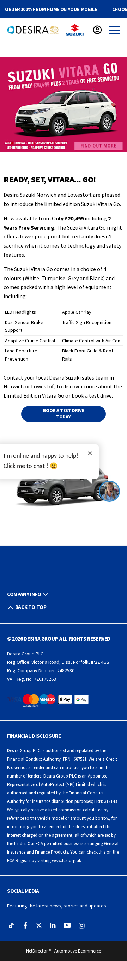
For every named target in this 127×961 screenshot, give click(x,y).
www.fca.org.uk (66, 860)
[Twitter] (39, 925)
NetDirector (37, 951)
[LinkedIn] (52, 925)
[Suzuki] (75, 30)
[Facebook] (25, 925)
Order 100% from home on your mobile (51, 9)
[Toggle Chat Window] (109, 491)
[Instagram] (81, 925)
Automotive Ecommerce (77, 951)
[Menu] (114, 30)
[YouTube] (67, 925)
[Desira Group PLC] (33, 30)
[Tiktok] (11, 925)
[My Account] (97, 30)
